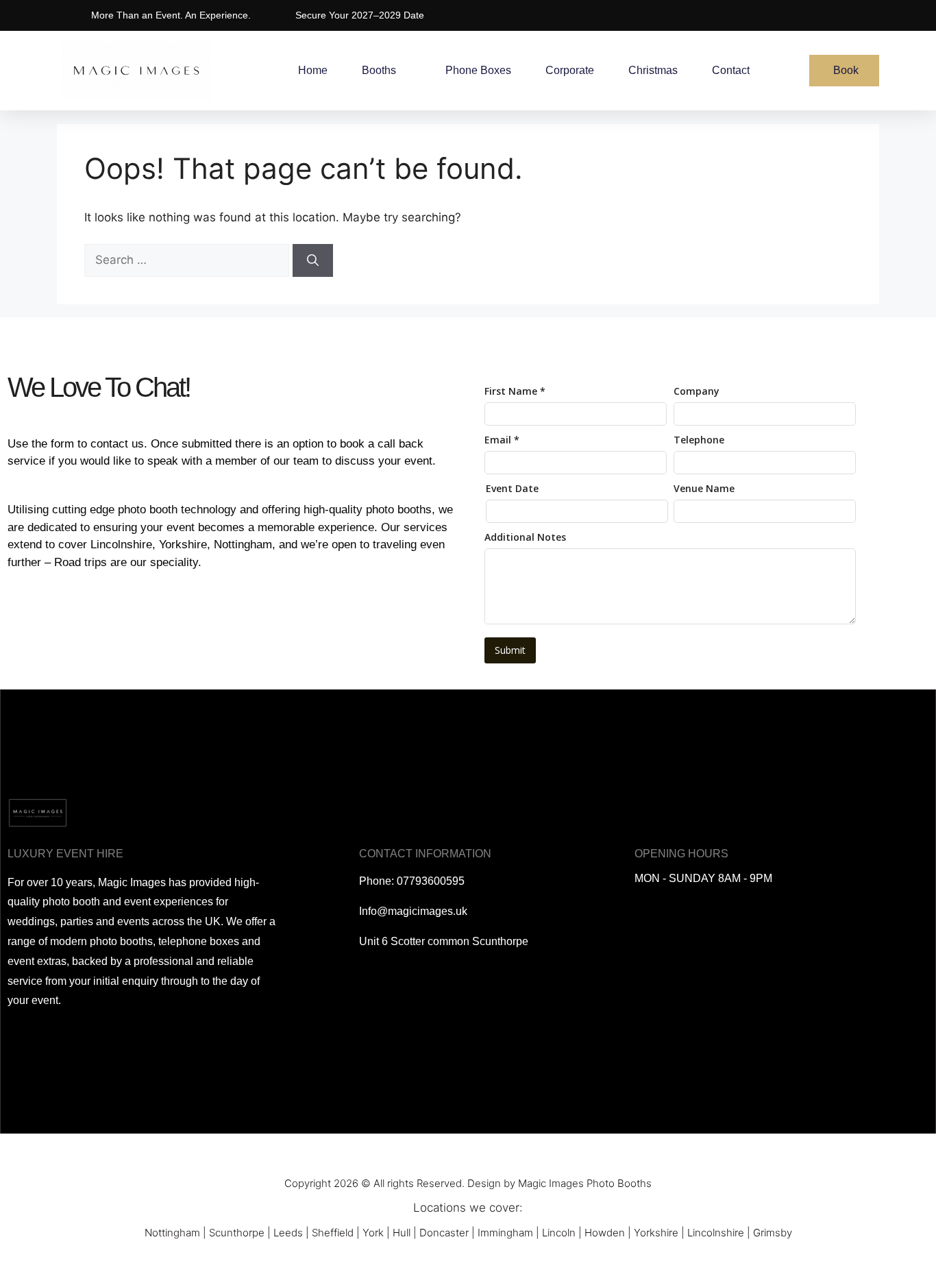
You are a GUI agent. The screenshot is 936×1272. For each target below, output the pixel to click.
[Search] (313, 260)
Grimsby (772, 1232)
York (373, 1232)
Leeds (288, 1232)
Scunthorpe (236, 1232)
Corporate (569, 70)
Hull (401, 1232)
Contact (731, 70)
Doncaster (444, 1232)
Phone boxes (478, 70)
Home (313, 70)
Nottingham (172, 1232)
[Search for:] (188, 260)
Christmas (653, 70)
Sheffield (333, 1232)
